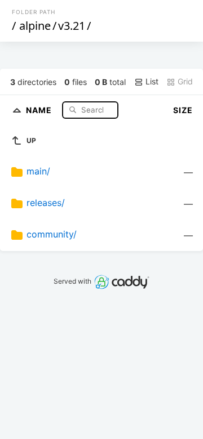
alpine (35, 25)
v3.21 (71, 25)
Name (40, 109)
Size (183, 110)
